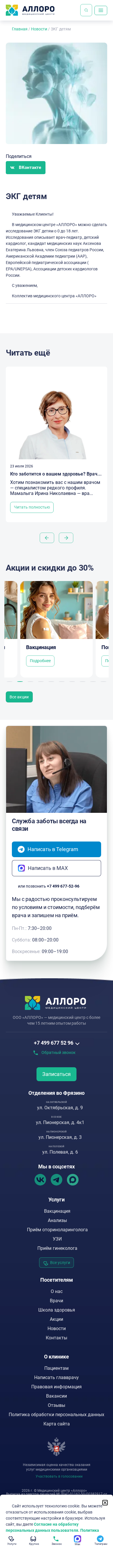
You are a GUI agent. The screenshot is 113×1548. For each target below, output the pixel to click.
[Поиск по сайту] (86, 10)
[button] (25, 167)
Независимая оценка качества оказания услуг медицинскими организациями (56, 1467)
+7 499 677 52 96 (53, 1043)
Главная (20, 29)
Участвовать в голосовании (59, 1476)
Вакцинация (41, 647)
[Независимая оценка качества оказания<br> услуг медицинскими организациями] (56, 1446)
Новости (39, 29)
